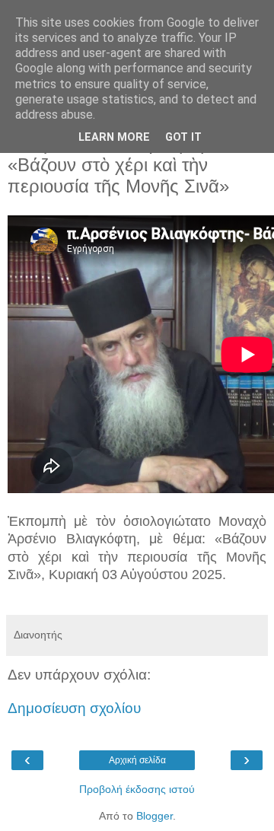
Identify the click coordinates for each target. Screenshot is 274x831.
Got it (183, 137)
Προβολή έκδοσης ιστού (137, 789)
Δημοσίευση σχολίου (74, 708)
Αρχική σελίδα (137, 760)
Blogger (154, 816)
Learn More (114, 137)
